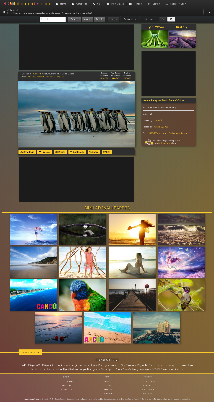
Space (111, 369)
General (74, 19)
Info (108, 151)
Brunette (115, 365)
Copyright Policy (148, 381)
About (107, 381)
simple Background (90, 369)
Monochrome (47, 369)
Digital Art (142, 365)
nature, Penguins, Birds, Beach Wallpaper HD (167, 100)
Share (95, 151)
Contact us (107, 389)
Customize (78, 151)
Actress (53, 365)
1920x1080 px (33, 77)
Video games (136, 369)
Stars (119, 369)
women (157, 369)
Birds (47, 77)
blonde (94, 365)
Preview (45, 151)
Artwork (84, 365)
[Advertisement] (76, 47)
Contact (157, 399)
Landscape (161, 365)
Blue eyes (103, 365)
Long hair (173, 365)
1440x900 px (28, 365)
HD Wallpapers (107, 393)
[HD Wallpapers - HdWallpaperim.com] (26, 4)
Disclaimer (147, 393)
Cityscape (131, 365)
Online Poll (107, 385)
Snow (104, 369)
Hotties (113, 19)
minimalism (186, 365)
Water (148, 369)
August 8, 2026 (161, 126)
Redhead (74, 369)
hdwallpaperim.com (32, 399)
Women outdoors (173, 369)
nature (52, 77)
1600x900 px (42, 365)
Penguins (60, 77)
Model (35, 369)
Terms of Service (148, 385)
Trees (126, 369)
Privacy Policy (148, 389)
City (123, 365)
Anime (87, 19)
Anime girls (73, 365)
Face (151, 365)
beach (41, 77)
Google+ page (66, 389)
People (99, 19)
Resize (61, 151)
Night (66, 369)
